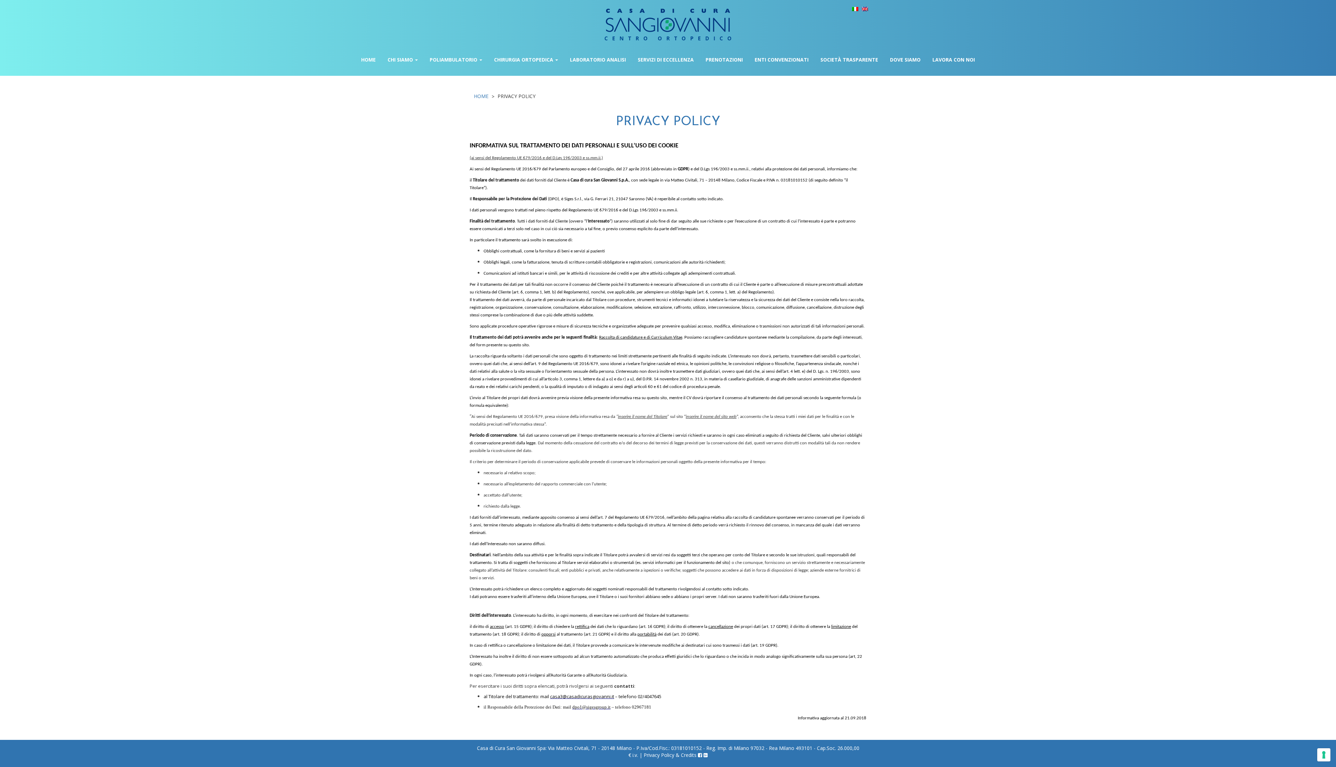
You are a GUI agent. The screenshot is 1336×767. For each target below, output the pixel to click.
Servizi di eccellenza (666, 59)
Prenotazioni (724, 59)
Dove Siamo (905, 59)
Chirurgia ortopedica (524, 59)
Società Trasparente (849, 59)
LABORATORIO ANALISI (598, 59)
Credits (689, 755)
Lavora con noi (953, 59)
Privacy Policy (659, 755)
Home (368, 59)
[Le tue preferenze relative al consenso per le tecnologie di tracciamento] (1323, 754)
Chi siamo (401, 59)
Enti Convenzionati (782, 59)
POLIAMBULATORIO (454, 59)
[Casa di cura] (668, 19)
